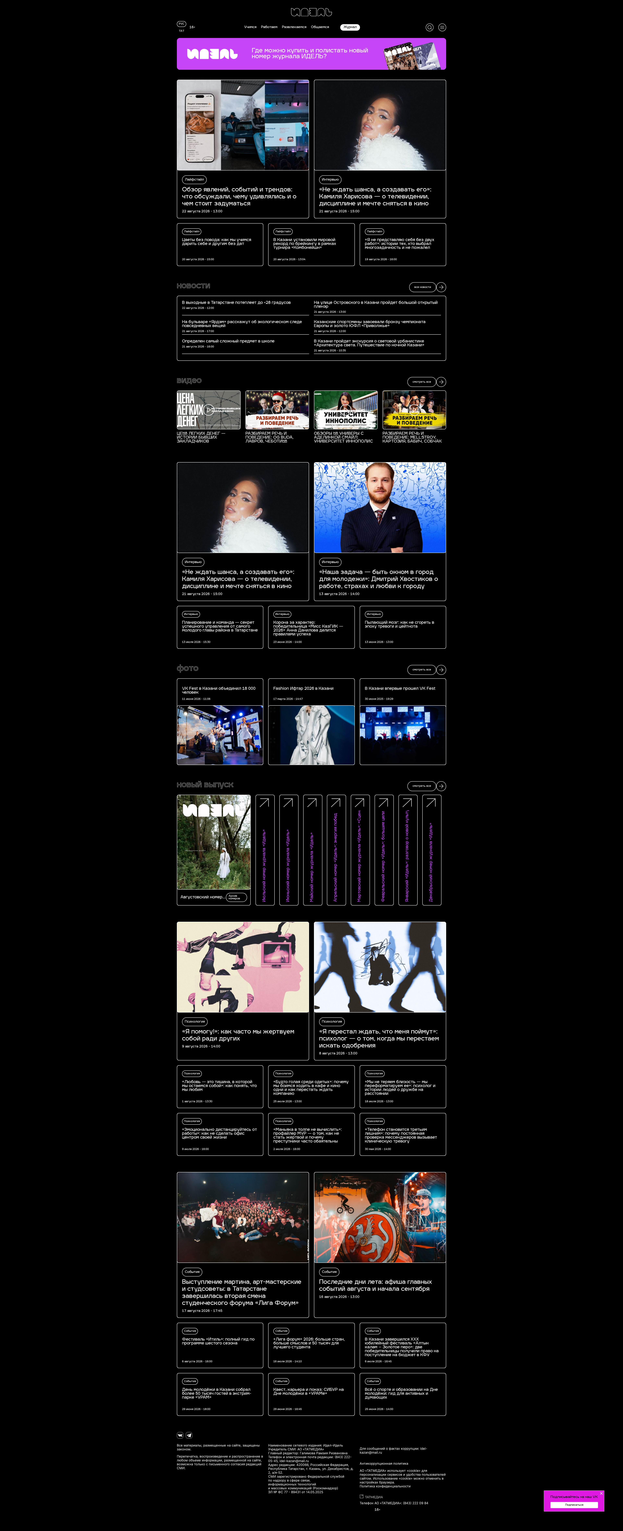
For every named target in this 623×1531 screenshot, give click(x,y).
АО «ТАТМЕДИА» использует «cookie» (390, 1471)
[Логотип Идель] (311, 12)
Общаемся (320, 27)
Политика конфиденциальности (385, 1486)
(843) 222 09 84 (415, 1503)
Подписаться (574, 1505)
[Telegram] (189, 1435)
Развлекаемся (294, 27)
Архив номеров (234, 897)
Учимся (250, 27)
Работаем (269, 27)
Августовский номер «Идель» (201, 897)
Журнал (350, 27)
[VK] (180, 1435)
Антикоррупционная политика (384, 1463)
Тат (181, 31)
